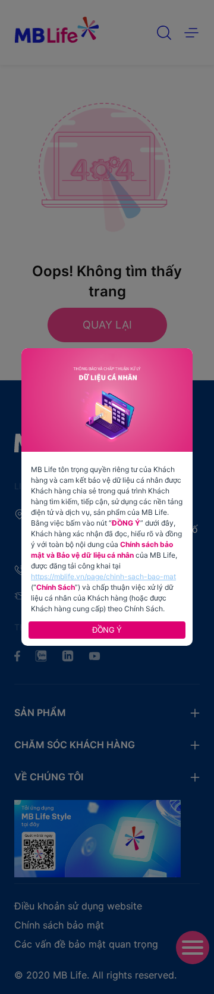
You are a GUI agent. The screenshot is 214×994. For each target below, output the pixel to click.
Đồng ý (107, 629)
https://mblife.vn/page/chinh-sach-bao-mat (103, 576)
